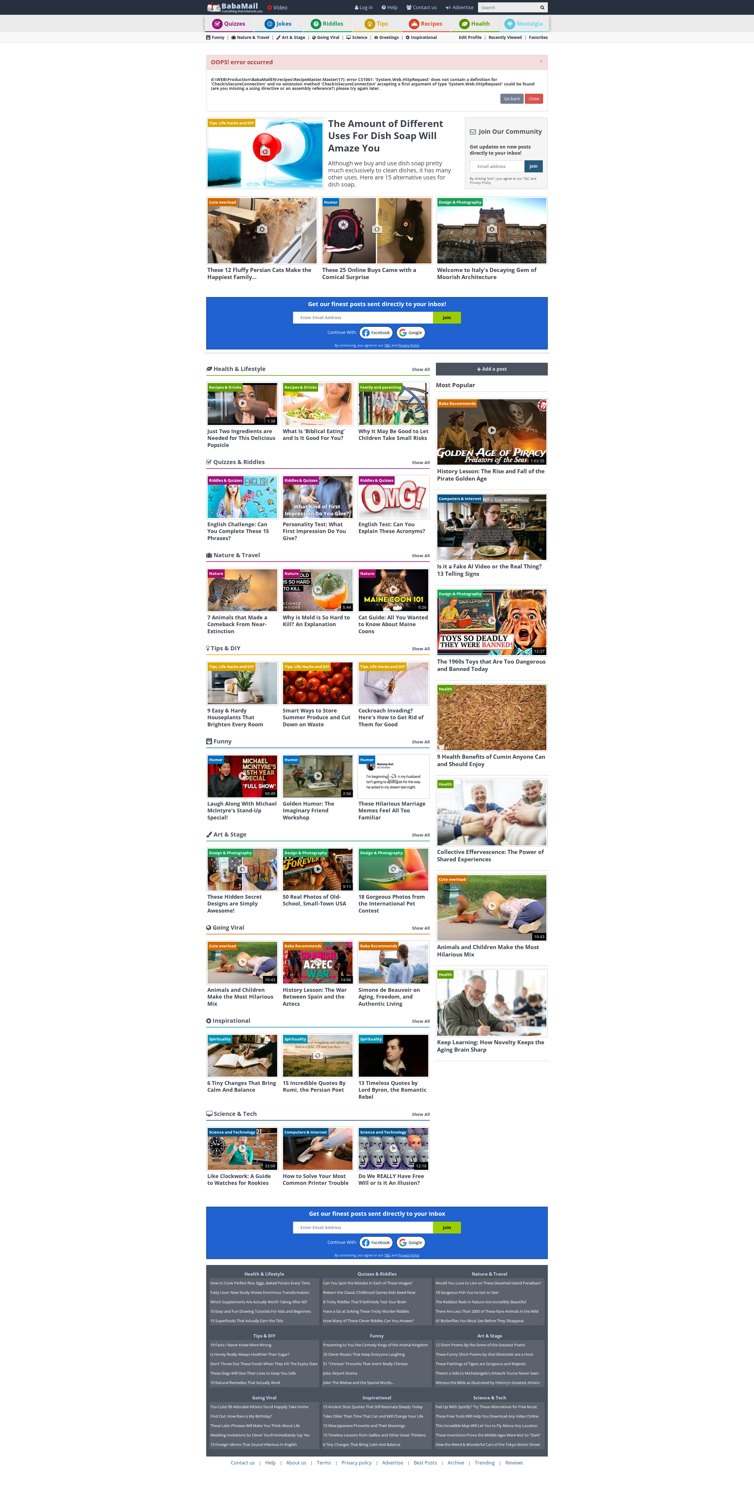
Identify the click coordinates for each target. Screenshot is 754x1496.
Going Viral (328, 37)
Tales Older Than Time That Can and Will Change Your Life (373, 1416)
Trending (485, 1462)
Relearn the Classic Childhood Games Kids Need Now (369, 1292)
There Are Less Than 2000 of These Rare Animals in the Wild (487, 1311)
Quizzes (234, 23)
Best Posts (425, 1462)
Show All (421, 369)
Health (480, 23)
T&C (526, 178)
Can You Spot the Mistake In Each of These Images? (368, 1283)
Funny (218, 37)
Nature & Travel (253, 37)
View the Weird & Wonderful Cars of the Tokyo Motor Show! (488, 1444)
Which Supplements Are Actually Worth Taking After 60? (258, 1301)
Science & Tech (489, 1398)
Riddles (333, 23)
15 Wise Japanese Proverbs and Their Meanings (364, 1425)
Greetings (389, 37)
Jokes (284, 23)
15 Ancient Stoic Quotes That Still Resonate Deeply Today (373, 1406)
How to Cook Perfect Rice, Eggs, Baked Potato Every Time (260, 1283)
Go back (512, 98)
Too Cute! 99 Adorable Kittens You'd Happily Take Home (259, 1406)
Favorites (538, 37)
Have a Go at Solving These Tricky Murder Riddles (366, 1311)
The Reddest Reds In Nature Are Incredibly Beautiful (481, 1301)
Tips (382, 23)
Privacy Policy (480, 182)
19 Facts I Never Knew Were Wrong (240, 1344)
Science (359, 37)
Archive (456, 1462)
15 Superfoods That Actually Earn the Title (246, 1320)
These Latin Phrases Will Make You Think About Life (255, 1425)
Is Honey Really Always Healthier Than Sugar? (250, 1354)
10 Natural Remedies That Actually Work (245, 1382)
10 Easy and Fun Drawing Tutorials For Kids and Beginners (260, 1311)
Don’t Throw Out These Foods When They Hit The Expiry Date (264, 1363)
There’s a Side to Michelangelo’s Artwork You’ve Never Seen (487, 1373)
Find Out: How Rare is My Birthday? (241, 1416)
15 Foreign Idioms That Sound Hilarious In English (253, 1444)
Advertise (463, 7)
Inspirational (424, 37)
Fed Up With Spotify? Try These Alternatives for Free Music (486, 1406)
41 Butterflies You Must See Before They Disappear (480, 1320)
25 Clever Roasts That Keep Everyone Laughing (364, 1354)
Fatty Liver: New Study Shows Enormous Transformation (260, 1292)
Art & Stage (293, 37)
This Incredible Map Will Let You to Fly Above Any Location (487, 1425)
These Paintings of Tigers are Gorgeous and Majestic (481, 1363)
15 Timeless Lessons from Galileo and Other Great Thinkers (374, 1435)
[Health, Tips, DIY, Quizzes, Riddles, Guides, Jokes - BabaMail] (234, 7)
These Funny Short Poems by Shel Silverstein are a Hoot (484, 1354)
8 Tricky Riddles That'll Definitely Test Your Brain (364, 1301)
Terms (324, 1462)
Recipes (431, 23)
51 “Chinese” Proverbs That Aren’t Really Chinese (365, 1363)
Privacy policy (357, 1462)
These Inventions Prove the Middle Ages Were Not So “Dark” (488, 1435)
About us (296, 1462)
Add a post (494, 369)
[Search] (542, 7)
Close (534, 98)
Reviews (514, 1462)
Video (280, 7)
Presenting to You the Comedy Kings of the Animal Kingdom (375, 1344)
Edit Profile (470, 37)
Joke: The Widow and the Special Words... (358, 1382)
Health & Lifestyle (264, 1274)
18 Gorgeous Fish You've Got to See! (467, 1292)
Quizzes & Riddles (377, 1274)
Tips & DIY (264, 1336)
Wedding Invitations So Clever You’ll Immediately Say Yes (260, 1435)
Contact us (425, 7)
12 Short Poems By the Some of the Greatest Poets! (480, 1344)
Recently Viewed (505, 37)
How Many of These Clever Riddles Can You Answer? (368, 1320)
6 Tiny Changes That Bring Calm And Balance (361, 1444)
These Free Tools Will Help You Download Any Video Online (487, 1416)
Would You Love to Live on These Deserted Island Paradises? (488, 1283)
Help (392, 7)
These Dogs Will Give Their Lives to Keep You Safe (253, 1373)
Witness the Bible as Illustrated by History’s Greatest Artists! (488, 1382)
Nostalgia (530, 23)
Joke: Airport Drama (340, 1373)
